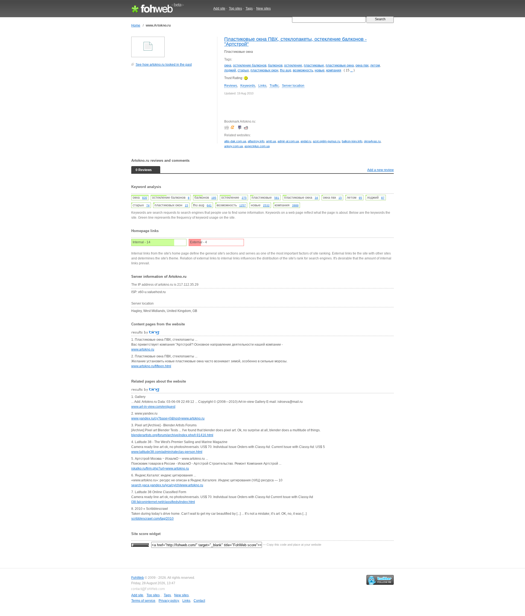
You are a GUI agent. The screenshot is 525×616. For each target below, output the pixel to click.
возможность (303, 70)
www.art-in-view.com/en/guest (153, 407)
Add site (219, 8)
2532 (266, 205)
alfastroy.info (256, 141)
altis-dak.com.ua (235, 141)
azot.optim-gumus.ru (326, 141)
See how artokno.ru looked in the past (164, 64)
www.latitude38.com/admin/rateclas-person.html (166, 452)
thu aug (285, 70)
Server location (293, 86)
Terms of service (143, 601)
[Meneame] (234, 127)
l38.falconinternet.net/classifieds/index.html (163, 502)
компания (333, 70)
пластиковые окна (340, 65)
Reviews (230, 86)
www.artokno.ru (142, 349)
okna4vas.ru (372, 141)
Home (135, 25)
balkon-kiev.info (352, 141)
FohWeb (137, 578)
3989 (295, 205)
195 (213, 197)
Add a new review (380, 170)
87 (382, 197)
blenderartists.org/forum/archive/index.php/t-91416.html (172, 435)
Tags (249, 8)
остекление (293, 65)
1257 (242, 205)
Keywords (247, 86)
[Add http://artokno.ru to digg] (227, 127)
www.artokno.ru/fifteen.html (151, 366)
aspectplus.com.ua (257, 146)
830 (144, 197)
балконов (275, 65)
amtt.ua (271, 141)
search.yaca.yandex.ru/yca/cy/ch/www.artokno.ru (167, 485)
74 (148, 205)
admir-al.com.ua (288, 141)
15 (340, 197)
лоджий (230, 70)
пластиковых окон (264, 70)
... (351, 70)
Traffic (274, 86)
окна (227, 65)
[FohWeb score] (140, 544)
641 (209, 205)
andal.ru (306, 141)
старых (243, 70)
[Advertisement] (172, 108)
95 (360, 197)
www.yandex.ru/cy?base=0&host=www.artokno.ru (168, 418)
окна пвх (362, 65)
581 (276, 197)
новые (320, 70)
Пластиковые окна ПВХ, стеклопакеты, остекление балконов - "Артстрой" (295, 41)
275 (244, 197)
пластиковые (314, 65)
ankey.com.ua (233, 146)
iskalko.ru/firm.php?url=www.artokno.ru (160, 468)
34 (316, 197)
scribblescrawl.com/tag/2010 (152, 518)
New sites (263, 8)
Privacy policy (169, 601)
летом (375, 65)
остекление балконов (249, 65)
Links (262, 86)
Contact (199, 601)
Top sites (235, 8)
